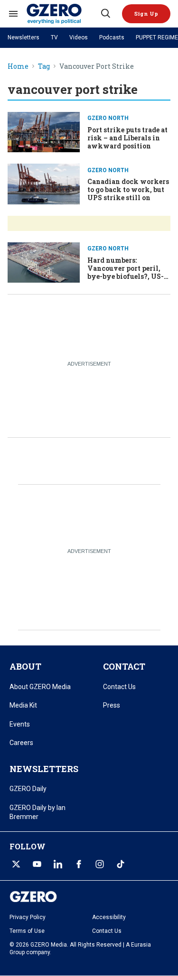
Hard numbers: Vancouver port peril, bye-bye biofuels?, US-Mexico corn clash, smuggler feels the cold (126, 276)
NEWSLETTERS (43, 768)
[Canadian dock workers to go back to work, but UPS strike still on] (44, 183)
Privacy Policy (27, 917)
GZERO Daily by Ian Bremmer (37, 812)
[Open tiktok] (120, 864)
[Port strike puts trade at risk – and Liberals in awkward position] (44, 131)
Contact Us (119, 687)
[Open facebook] (78, 864)
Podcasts (111, 37)
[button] (146, 13)
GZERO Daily (28, 788)
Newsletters (23, 37)
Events (19, 724)
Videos (78, 37)
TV (54, 37)
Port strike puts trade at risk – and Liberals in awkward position (127, 137)
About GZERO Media (40, 687)
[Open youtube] (37, 864)
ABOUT (25, 666)
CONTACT (124, 666)
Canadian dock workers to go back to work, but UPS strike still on (128, 189)
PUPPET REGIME (157, 37)
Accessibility (109, 917)
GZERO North (108, 118)
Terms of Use (27, 931)
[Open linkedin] (58, 864)
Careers (21, 742)
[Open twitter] (16, 864)
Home (18, 67)
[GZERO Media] (63, 14)
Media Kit (23, 705)
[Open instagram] (99, 864)
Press (111, 705)
